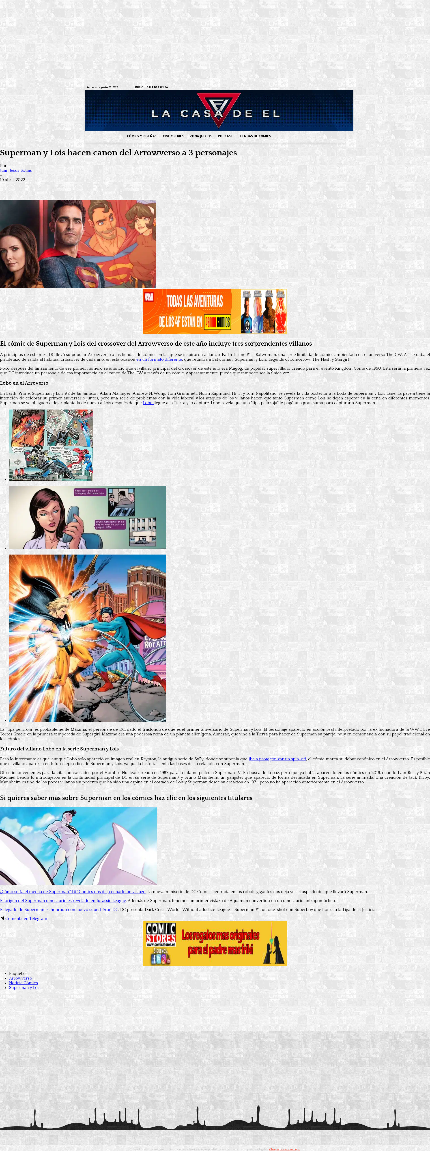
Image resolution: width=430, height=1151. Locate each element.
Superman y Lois (25, 987)
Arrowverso (20, 978)
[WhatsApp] (55, 186)
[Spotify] (322, 87)
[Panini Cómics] (215, 332)
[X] (336, 87)
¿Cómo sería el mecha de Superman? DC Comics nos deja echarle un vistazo (73, 891)
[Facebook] (301, 87)
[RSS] (315, 87)
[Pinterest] (71, 186)
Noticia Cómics (23, 983)
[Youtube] (343, 87)
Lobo (148, 403)
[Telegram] (329, 87)
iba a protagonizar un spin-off (277, 759)
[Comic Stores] (215, 964)
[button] (309, 136)
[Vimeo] (290, 87)
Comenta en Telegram (25, 918)
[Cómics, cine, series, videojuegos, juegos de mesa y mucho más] (192, 110)
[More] (88, 187)
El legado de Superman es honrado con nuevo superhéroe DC (59, 909)
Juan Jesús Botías (16, 170)
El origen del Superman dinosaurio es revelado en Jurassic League (63, 900)
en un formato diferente (159, 359)
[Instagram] (308, 87)
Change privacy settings (284, 1149)
